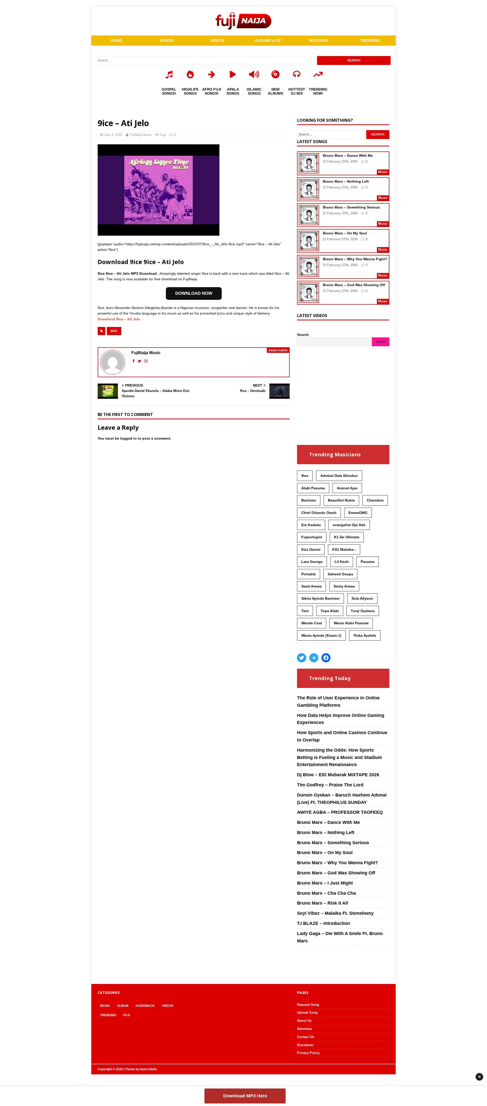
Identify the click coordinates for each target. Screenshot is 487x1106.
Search (303, 335)
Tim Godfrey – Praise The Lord (330, 784)
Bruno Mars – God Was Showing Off (354, 285)
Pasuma (367, 562)
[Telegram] (313, 657)
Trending (108, 1015)
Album (122, 1006)
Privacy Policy (308, 1053)
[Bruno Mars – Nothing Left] (309, 196)
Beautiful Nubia (341, 500)
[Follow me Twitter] (140, 361)
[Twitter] (301, 657)
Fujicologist (311, 537)
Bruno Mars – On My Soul (345, 233)
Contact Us (305, 1037)
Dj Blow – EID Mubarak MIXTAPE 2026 (338, 774)
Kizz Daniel (310, 549)
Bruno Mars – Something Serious (351, 207)
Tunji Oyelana (363, 611)
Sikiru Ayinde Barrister (320, 598)
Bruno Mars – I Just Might (325, 883)
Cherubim (375, 500)
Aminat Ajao (347, 488)
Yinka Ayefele (364, 635)
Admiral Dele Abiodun (339, 476)
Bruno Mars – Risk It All (322, 903)
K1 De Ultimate (346, 537)
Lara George (312, 562)
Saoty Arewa (344, 586)
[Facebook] (326, 657)
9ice (114, 331)
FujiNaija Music (140, 135)
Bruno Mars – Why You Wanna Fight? (355, 259)
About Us (304, 1021)
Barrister (308, 500)
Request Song (308, 1005)
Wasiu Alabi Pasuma (351, 623)
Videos (167, 1006)
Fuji (163, 135)
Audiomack (145, 1006)
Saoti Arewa (311, 586)
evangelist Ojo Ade (349, 525)
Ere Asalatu (311, 525)
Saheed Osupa (340, 574)
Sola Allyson (362, 598)
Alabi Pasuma (313, 488)
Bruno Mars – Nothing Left (346, 181)
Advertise (304, 1029)
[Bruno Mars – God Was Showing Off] (309, 300)
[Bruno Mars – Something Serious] (309, 222)
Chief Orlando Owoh (319, 513)
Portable (308, 574)
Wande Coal (311, 623)
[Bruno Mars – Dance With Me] (309, 170)
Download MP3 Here (245, 1095)
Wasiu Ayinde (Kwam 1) (321, 635)
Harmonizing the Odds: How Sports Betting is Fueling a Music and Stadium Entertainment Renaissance (339, 757)
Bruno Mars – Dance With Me (348, 155)
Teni (305, 611)
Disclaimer (305, 1045)
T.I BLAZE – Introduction (323, 923)
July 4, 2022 (113, 135)
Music (105, 1006)
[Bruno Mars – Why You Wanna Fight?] (309, 274)
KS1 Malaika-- (344, 549)
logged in (128, 438)
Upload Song (307, 1012)
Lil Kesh (342, 562)
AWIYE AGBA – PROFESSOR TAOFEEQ (340, 812)
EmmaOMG (358, 513)
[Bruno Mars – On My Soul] (309, 248)
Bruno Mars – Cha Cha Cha (326, 893)
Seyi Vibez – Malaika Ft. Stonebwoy (335, 913)
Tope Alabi (330, 611)
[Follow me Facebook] (134, 361)
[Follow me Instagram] (146, 361)
